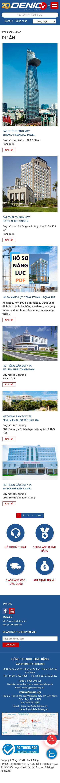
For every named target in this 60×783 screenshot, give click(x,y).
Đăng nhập (21, 20)
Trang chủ (7, 31)
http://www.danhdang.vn (14, 621)
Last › (39, 515)
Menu (54, 5)
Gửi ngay (11, 644)
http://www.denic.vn (12, 624)
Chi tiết (9, 149)
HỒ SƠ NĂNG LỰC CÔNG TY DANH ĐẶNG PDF (28, 297)
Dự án (18, 31)
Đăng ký (9, 20)
